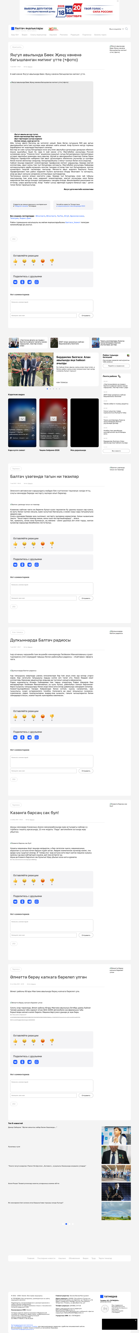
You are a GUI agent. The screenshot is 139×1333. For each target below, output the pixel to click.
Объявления (74, 1258)
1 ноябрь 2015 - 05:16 (16, 819)
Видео (24, 35)
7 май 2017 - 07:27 (15, 66)
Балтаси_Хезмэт (72, 222)
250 (13, 239)
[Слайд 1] (47, 388)
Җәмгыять (16, 47)
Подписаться (118, 1327)
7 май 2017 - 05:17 (15, 647)
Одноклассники (77, 216)
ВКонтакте (40, 216)
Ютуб (66, 216)
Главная (30, 1258)
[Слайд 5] (59, 388)
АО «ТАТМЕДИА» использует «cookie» (24, 1326)
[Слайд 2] (50, 388)
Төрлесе (16, 468)
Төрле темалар (105, 1258)
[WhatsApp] (37, 282)
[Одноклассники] (22, 282)
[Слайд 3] (53, 388)
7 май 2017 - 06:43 (15, 483)
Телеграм (14, 218)
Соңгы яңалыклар (38, 35)
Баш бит (15, 35)
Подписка (86, 35)
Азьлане (53, 35)
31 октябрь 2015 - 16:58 (17, 984)
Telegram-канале (21, 206)
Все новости (116, 451)
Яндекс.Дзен (25, 218)
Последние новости (46, 1258)
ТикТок (60, 216)
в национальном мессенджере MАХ (70, 206)
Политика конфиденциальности (22, 1329)
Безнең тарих (100, 35)
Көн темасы (17, 632)
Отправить (86, 315)
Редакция (75, 35)
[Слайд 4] (56, 388)
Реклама (64, 35)
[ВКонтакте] (15, 282)
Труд (93, 1258)
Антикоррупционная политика (22, 1325)
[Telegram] (29, 282)
